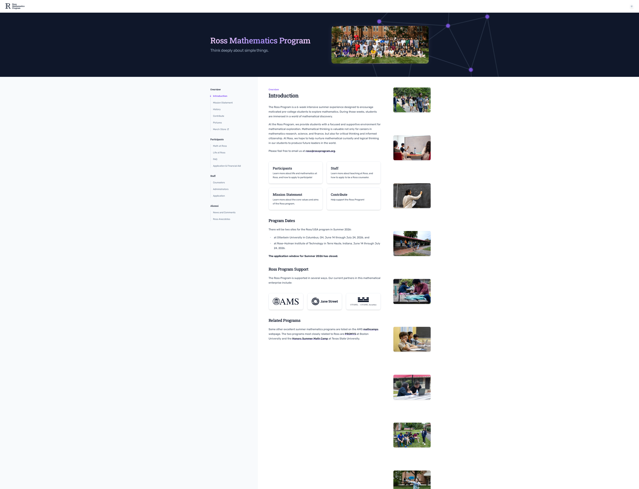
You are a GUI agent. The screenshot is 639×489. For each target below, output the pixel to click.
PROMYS (350, 333)
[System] (632, 6)
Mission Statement (223, 102)
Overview (215, 89)
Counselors (219, 182)
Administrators (220, 189)
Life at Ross (219, 152)
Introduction (220, 96)
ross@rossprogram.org (320, 151)
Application (219, 195)
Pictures (217, 122)
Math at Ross (220, 146)
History (217, 109)
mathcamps (370, 329)
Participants (217, 139)
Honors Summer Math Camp (310, 338)
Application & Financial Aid (227, 165)
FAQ (215, 159)
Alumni (214, 205)
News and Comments (224, 212)
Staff (212, 175)
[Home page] (14, 6)
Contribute (218, 116)
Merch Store (219, 129)
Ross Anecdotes (221, 219)
